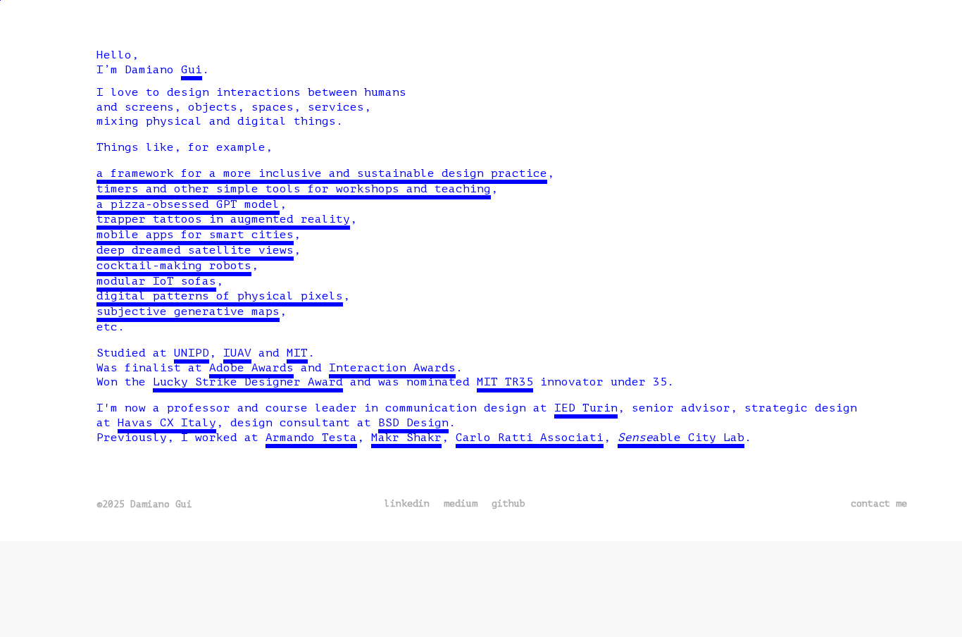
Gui (191, 69)
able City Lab (681, 437)
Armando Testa (311, 437)
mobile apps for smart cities (195, 234)
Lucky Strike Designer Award (248, 382)
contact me (879, 503)
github (508, 503)
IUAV (237, 353)
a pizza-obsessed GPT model (188, 204)
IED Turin (586, 408)
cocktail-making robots (173, 265)
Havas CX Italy (167, 422)
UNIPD (191, 353)
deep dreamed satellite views (195, 250)
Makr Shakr (406, 437)
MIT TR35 (505, 382)
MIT (297, 353)
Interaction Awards (392, 367)
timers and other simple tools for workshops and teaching (293, 189)
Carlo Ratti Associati (530, 437)
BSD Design (413, 422)
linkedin (407, 503)
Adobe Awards (251, 367)
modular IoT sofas (156, 281)
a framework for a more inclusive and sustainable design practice (321, 173)
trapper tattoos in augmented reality (223, 219)
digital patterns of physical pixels (219, 296)
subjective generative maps (188, 311)
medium (460, 503)
